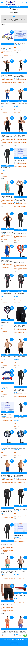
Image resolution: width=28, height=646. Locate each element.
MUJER (2, 85)
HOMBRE (2, 178)
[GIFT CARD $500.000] (20, 527)
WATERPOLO (3, 396)
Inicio (11, 12)
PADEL (15, 271)
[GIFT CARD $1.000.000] (20, 34)
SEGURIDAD (16, 606)
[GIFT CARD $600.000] (7, 406)
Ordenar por (3, 24)
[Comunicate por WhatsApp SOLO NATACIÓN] (25, 635)
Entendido (14, 643)
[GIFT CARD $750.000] (20, 152)
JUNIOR (2, 57)
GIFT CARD (16, 52)
